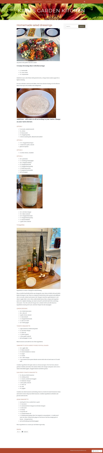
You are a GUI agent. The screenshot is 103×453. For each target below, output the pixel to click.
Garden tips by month (37, 1)
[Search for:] (72, 26)
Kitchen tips (48, 1)
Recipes (26, 1)
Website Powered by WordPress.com (78, 450)
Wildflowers (58, 1)
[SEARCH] (84, 2)
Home (19, 1)
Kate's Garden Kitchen (51, 11)
